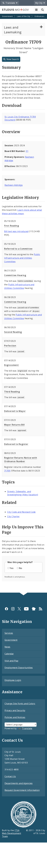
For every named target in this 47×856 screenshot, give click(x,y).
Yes (11, 568)
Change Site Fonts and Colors (20, 703)
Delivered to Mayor (15, 411)
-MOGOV (15, 10)
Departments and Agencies (19, 783)
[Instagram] (12, 608)
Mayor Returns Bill (14, 424)
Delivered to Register (16, 444)
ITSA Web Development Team (11, 833)
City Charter (13, 516)
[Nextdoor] (34, 608)
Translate (27, 728)
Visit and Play (11, 660)
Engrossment (11, 365)
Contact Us (10, 776)
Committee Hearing (15, 275)
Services (9, 633)
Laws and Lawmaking (13, 29)
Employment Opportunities (19, 667)
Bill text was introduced (16, 231)
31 (27, 151)
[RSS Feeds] (40, 608)
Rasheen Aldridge (14, 185)
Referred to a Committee (18, 248)
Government (7, 16)
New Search (13, 59)
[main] (23, 303)
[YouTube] (26, 608)
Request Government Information (22, 790)
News (7, 646)
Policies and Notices (15, 717)
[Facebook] (6, 608)
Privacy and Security (15, 710)
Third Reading (12, 391)
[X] (19, 608)
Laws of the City (23, 16)
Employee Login (13, 680)
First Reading (11, 225)
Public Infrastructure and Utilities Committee (22, 258)
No (20, 568)
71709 (7, 470)
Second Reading (13, 332)
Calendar (9, 653)
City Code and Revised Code (21, 512)
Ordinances (39, 16)
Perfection (10, 345)
